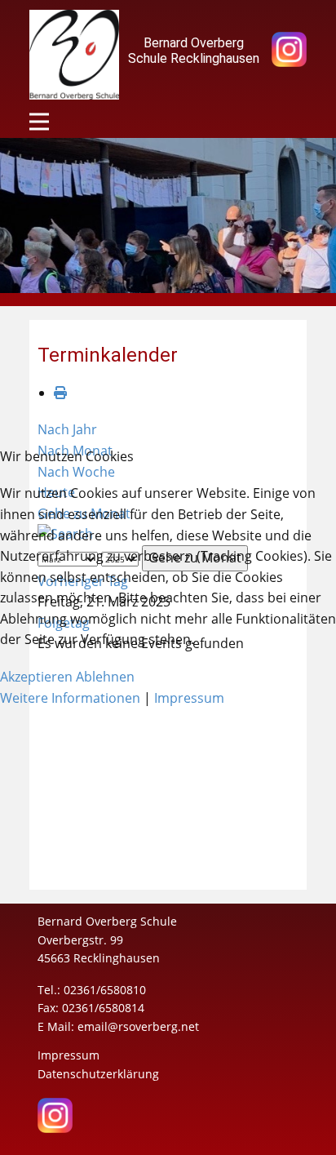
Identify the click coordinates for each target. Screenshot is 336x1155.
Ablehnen (105, 677)
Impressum (189, 698)
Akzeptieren (36, 677)
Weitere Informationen (70, 698)
